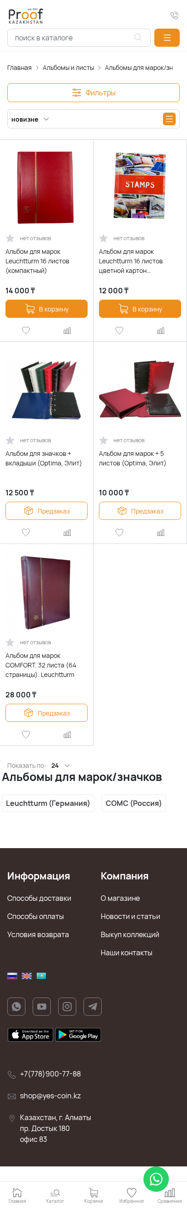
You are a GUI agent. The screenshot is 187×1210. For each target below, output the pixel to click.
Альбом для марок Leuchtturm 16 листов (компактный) (37, 261)
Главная (19, 67)
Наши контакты (127, 953)
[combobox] (79, 38)
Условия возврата (38, 934)
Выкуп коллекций (130, 934)
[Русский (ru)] (12, 976)
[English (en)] (27, 976)
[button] (167, 38)
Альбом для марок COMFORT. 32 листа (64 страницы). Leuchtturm (40, 665)
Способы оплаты (35, 916)
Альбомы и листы (68, 67)
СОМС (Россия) (134, 803)
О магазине (120, 898)
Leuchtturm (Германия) (48, 803)
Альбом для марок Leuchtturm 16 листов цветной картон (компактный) (131, 261)
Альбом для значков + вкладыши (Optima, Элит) (43, 458)
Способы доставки (39, 898)
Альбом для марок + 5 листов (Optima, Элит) (133, 458)
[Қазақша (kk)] (41, 976)
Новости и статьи (130, 916)
